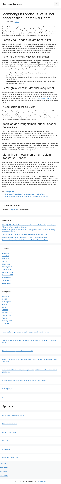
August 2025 (6, 283)
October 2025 (6, 277)
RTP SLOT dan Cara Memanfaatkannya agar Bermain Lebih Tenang (24, 380)
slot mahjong (6, 315)
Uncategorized (9, 191)
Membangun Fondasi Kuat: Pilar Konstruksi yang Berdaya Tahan (25, 194)
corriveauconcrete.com (45, 98)
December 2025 (7, 272)
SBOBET (5, 310)
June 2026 (5, 256)
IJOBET (4, 299)
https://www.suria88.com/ (10, 457)
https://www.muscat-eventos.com (13, 415)
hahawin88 (5, 296)
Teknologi (5, 318)
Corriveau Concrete (12, 4)
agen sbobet (4, 467)
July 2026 (5, 253)
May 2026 (5, 258)
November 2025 (7, 275)
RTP (3, 397)
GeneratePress (42, 481)
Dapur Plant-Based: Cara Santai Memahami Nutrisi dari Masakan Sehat (25, 240)
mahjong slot (6, 302)
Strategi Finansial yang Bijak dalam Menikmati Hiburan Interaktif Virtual (25, 234)
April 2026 (5, 261)
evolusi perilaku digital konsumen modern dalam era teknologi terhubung (25, 332)
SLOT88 (6, 323)
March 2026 (6, 264)
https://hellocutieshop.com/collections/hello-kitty (17, 351)
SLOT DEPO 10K (7, 312)
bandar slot (3, 472)
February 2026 (7, 267)
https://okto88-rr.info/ (9, 432)
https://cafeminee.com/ (9, 424)
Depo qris (3, 463)
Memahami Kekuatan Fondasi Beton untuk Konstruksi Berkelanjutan (26, 196)
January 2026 (6, 269)
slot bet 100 (4, 476)
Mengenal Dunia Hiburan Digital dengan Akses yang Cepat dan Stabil (24, 237)
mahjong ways (7, 389)
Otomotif (5, 304)
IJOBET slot (6, 449)
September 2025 (7, 280)
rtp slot (4, 307)
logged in (14, 209)
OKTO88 (5, 441)
